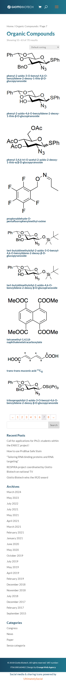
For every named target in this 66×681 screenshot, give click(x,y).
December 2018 (16, 584)
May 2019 (13, 567)
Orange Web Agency (46, 667)
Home (10, 26)
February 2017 (15, 607)
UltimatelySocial (33, 678)
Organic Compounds (26, 26)
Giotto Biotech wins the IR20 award (27, 477)
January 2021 (15, 538)
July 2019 (12, 561)
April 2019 (13, 572)
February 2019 (15, 578)
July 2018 (12, 596)
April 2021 (13, 520)
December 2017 (16, 601)
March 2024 (14, 491)
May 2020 (13, 549)
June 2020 (13, 544)
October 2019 (15, 555)
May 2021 (13, 515)
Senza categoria (16, 645)
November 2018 (16, 590)
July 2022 (12, 503)
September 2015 (16, 613)
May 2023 (13, 497)
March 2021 (14, 526)
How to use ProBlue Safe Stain (24, 451)
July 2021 (12, 509)
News (10, 633)
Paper (10, 639)
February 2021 (15, 532)
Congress (12, 628)
